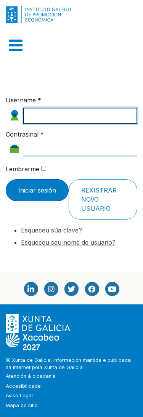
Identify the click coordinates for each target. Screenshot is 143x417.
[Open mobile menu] (16, 45)
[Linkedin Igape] (31, 289)
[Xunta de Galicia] (39, 323)
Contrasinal (25, 134)
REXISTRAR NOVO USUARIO (99, 199)
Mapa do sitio (22, 405)
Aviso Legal (19, 395)
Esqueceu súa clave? (51, 230)
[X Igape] (71, 289)
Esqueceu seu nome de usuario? (68, 242)
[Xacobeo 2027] (32, 341)
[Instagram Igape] (51, 289)
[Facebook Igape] (92, 289)
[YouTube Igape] (112, 289)
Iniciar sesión (37, 190)
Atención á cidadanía (31, 376)
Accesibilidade (23, 386)
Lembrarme (22, 169)
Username (23, 100)
